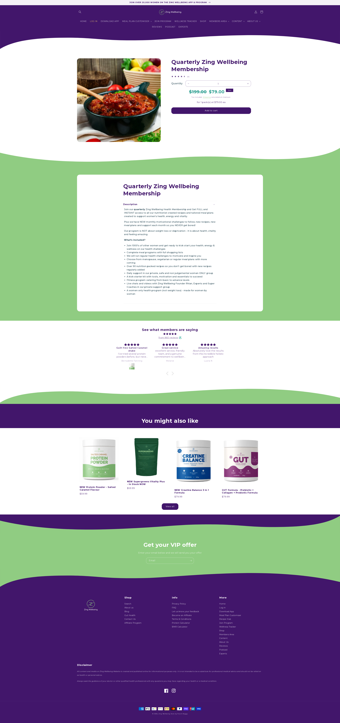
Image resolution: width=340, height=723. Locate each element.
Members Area (226, 634)
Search (127, 604)
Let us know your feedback (185, 611)
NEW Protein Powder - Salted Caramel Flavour (98, 488)
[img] (170, 334)
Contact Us (130, 619)
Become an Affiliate (182, 615)
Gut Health (129, 615)
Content (223, 638)
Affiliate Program (132, 623)
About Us (224, 642)
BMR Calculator (179, 627)
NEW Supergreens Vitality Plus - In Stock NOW (146, 483)
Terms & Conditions (181, 619)
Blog (126, 611)
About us (128, 607)
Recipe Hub (225, 619)
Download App (226, 611)
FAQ (174, 607)
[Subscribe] (191, 561)
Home (222, 604)
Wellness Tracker (227, 627)
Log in (222, 607)
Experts (223, 653)
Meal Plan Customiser (230, 615)
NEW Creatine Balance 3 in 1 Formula (192, 491)
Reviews (223, 646)
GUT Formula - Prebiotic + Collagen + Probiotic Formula (240, 491)
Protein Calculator (181, 623)
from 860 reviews (168, 337)
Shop (221, 630)
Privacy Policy (179, 604)
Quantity (176, 83)
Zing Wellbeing (164, 714)
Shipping (207, 97)
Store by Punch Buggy (179, 714)
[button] (80, 12)
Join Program (226, 623)
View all (170, 506)
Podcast (223, 650)
